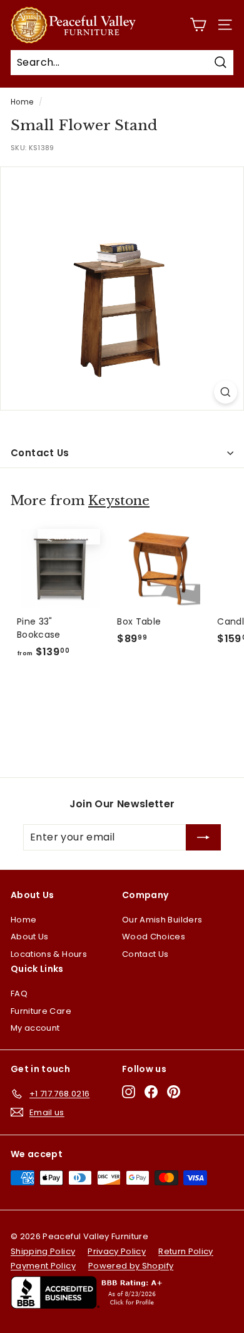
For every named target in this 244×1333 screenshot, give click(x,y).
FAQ (19, 993)
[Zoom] (225, 392)
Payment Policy (43, 1266)
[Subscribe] (203, 837)
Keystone (119, 501)
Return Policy (185, 1251)
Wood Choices (153, 936)
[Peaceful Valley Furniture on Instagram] (128, 1091)
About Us (30, 936)
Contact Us (40, 452)
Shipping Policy (43, 1251)
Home (22, 102)
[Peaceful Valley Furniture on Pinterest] (173, 1091)
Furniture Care (41, 1011)
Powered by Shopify (130, 1266)
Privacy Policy (117, 1251)
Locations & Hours (49, 954)
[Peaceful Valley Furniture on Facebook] (151, 1091)
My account (35, 1028)
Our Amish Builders (162, 920)
